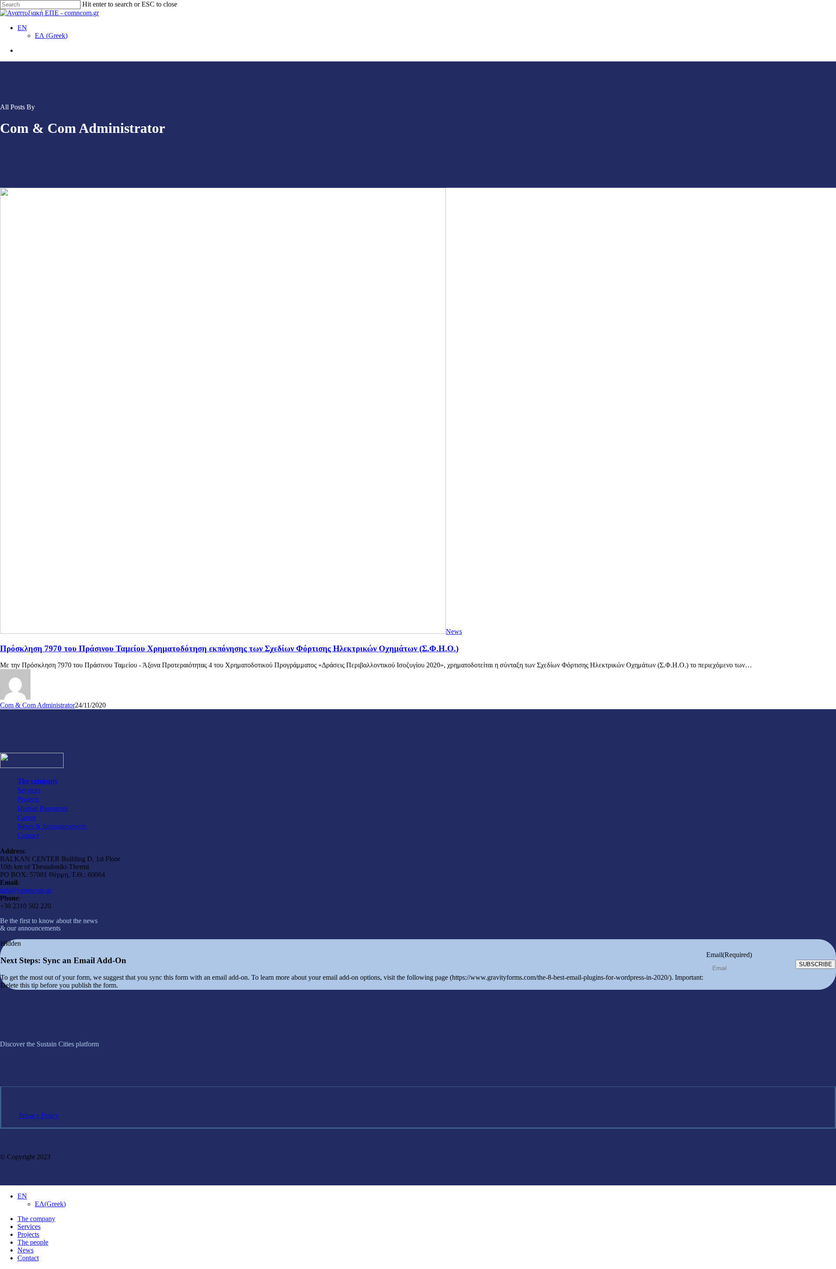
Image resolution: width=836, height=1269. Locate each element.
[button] (41, 1058)
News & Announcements (52, 826)
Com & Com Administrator (37, 705)
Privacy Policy (39, 1115)
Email (729, 954)
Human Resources (42, 808)
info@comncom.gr (26, 890)
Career (26, 817)
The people (32, 1242)
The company (37, 781)
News (454, 631)
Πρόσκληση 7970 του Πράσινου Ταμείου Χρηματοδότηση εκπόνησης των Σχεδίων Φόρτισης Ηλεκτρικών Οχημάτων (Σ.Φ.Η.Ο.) (229, 648)
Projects (28, 799)
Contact (28, 835)
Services (28, 790)
